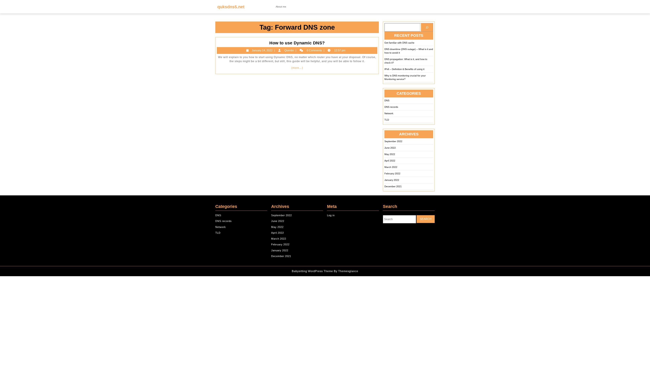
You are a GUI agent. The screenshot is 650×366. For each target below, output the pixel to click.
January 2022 (391, 180)
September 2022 (393, 141)
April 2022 (389, 160)
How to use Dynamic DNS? (297, 42)
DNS (386, 100)
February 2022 (392, 173)
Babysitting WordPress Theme (312, 271)
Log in (331, 215)
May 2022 (389, 154)
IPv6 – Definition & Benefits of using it (404, 69)
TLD (386, 119)
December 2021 (393, 186)
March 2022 (390, 167)
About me (281, 6)
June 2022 (390, 147)
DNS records (391, 107)
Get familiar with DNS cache (399, 42)
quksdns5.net (230, 6)
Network (388, 113)
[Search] (427, 27)
